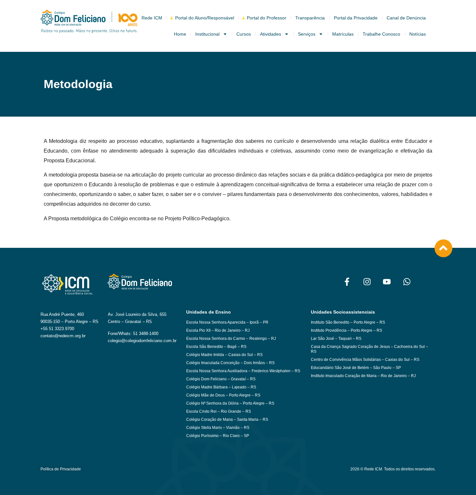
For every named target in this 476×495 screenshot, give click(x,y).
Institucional (207, 34)
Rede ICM (152, 17)
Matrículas (343, 34)
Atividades (270, 34)
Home (180, 34)
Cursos (243, 34)
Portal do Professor (266, 17)
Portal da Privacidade (356, 17)
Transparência (310, 17)
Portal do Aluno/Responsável (204, 17)
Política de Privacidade (60, 469)
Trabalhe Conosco (381, 34)
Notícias (417, 34)
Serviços (306, 34)
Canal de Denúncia (406, 17)
